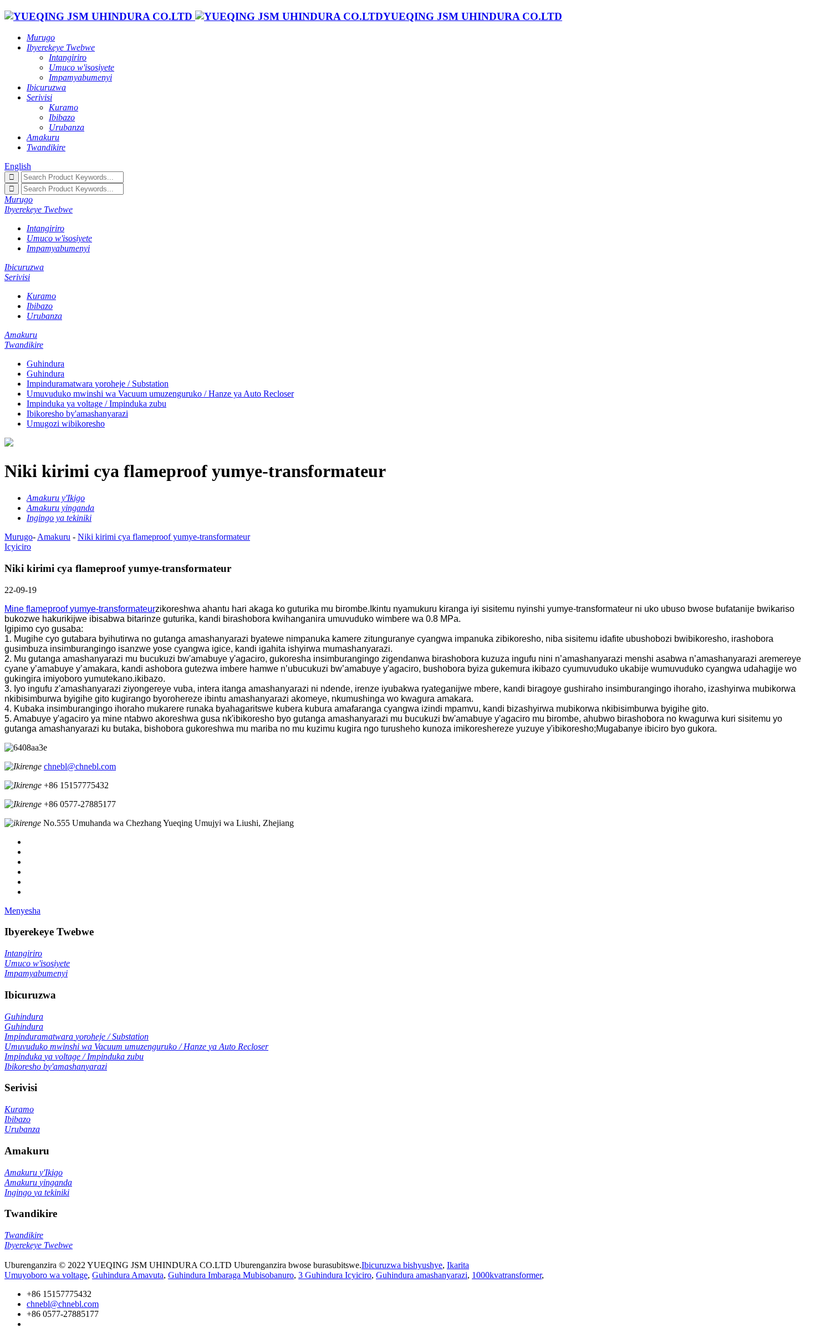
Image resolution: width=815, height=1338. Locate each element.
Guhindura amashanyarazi (421, 1275)
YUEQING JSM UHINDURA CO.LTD (472, 16)
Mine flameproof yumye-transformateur (79, 609)
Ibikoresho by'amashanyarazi (77, 413)
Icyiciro (17, 546)
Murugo (18, 536)
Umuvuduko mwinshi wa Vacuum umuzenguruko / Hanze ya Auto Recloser (160, 393)
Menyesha (22, 910)
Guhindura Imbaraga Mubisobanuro (231, 1275)
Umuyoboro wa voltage (46, 1275)
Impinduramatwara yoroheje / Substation (98, 383)
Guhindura (45, 363)
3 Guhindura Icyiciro (334, 1275)
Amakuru (53, 536)
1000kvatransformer (507, 1275)
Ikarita (458, 1265)
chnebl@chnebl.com (80, 766)
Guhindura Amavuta (128, 1275)
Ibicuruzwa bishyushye (401, 1265)
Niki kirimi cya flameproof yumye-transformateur (164, 536)
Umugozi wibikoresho (66, 423)
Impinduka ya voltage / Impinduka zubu (96, 403)
